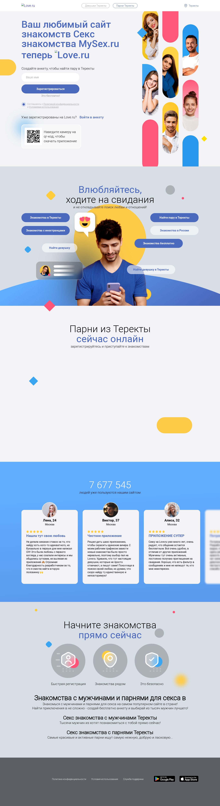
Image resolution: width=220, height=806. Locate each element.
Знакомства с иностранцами (46, 230)
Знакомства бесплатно (158, 243)
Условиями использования (44, 107)
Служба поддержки (133, 779)
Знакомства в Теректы (45, 217)
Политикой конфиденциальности (61, 104)
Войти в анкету (92, 117)
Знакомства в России (174, 230)
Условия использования (104, 779)
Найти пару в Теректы (174, 217)
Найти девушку (59, 247)
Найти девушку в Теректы (151, 269)
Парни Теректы (125, 5)
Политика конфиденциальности (69, 779)
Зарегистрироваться (50, 89)
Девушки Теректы (95, 5)
